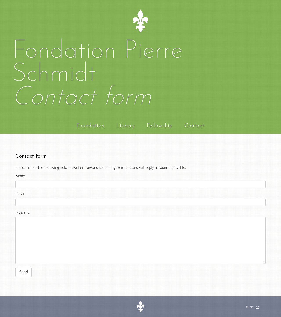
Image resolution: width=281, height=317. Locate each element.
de (252, 307)
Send (23, 272)
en (257, 307)
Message (22, 212)
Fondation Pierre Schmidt (97, 62)
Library (125, 126)
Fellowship (160, 126)
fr (247, 307)
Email (19, 194)
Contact (194, 126)
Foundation (91, 126)
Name (20, 176)
